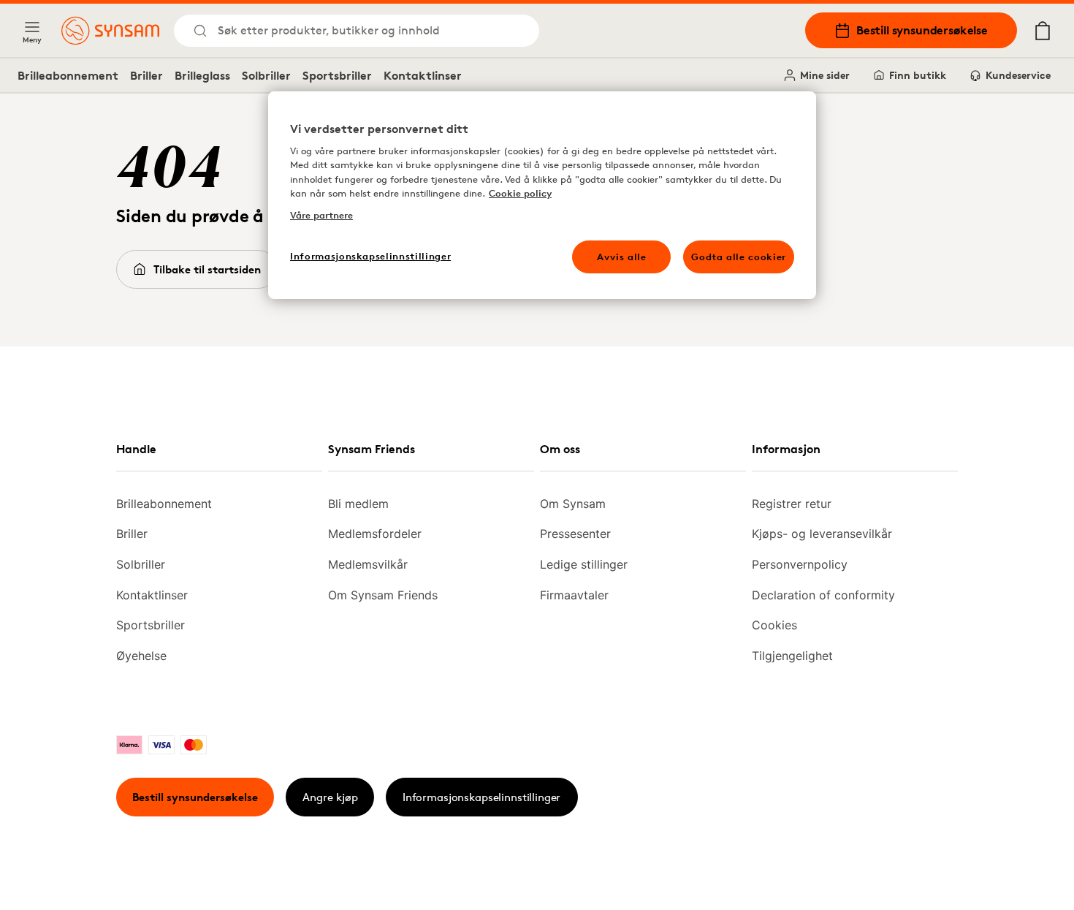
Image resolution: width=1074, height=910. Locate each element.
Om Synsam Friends (383, 595)
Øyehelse (141, 655)
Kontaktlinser (423, 75)
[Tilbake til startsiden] (110, 30)
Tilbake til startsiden (207, 269)
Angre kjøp (330, 797)
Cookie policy (520, 193)
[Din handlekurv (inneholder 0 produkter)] (1042, 30)
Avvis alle (622, 256)
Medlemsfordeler (375, 533)
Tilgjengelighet (792, 655)
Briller (146, 75)
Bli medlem (358, 503)
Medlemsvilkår (368, 564)
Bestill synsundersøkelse (922, 30)
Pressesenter (575, 533)
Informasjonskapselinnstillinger (481, 797)
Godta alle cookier (738, 256)
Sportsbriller (337, 75)
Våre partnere (321, 215)
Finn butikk (917, 75)
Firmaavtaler (574, 595)
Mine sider (825, 75)
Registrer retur (791, 503)
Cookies (774, 625)
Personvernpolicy (800, 564)
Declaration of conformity (823, 595)
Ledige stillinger (584, 564)
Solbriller (266, 75)
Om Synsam (573, 503)
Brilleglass (202, 75)
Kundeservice (1018, 75)
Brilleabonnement (68, 75)
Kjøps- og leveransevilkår (822, 533)
